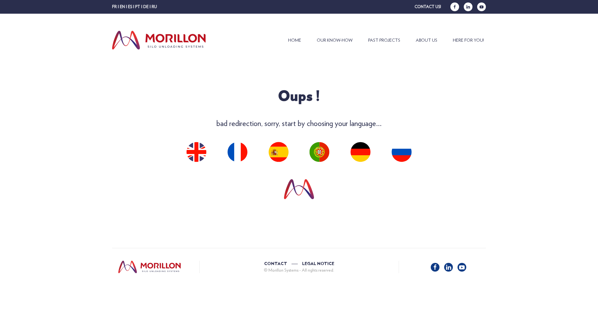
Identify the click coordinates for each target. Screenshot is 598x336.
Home (294, 40)
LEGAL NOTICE (318, 264)
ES (130, 6)
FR (114, 6)
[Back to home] (160, 40)
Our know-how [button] (335, 40)
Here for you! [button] (468, 40)
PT (137, 6)
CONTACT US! (428, 6)
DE (146, 6)
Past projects (384, 40)
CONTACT (275, 264)
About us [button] (426, 40)
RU (154, 6)
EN (122, 6)
